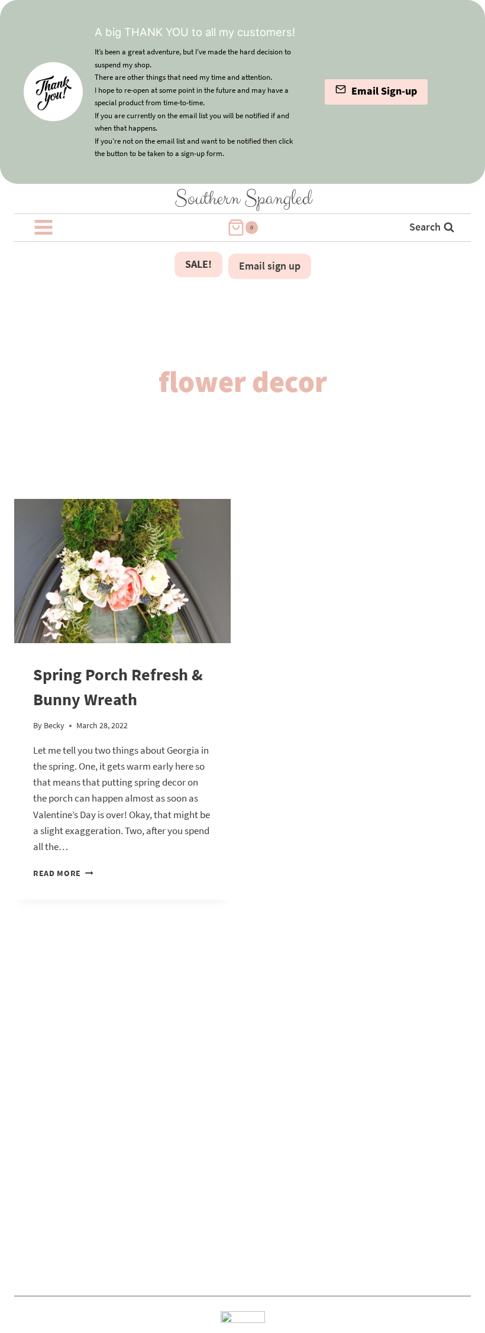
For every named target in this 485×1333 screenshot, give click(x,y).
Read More (63, 873)
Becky (54, 726)
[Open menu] (43, 227)
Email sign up (269, 266)
